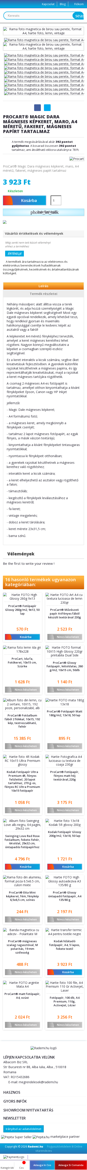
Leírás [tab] (43, 286)
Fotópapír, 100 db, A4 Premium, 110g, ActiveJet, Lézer (64, 1001)
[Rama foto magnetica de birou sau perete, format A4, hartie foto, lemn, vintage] (45, 54)
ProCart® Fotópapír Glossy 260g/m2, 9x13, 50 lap (22, 609)
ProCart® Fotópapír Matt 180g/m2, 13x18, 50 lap (64, 713)
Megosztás (37, 107)
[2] (19, 623)
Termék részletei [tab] (43, 293)
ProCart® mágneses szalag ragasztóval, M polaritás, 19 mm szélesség (22, 946)
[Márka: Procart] (76, 158)
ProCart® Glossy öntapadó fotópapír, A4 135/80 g (64, 896)
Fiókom (79, 4)
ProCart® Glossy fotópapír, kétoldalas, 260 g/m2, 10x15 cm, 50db (65, 666)
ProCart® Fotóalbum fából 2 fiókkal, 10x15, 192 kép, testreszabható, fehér (22, 721)
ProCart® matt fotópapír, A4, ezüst (22, 996)
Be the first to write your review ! (28, 563)
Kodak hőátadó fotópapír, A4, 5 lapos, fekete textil (64, 945)
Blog (63, 4)
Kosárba (19, 637)
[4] (25, 623)
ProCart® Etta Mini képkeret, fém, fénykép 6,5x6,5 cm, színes (22, 896)
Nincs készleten (64, 637)
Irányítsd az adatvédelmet (23, 1129)
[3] (22, 623)
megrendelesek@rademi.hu (38, 1082)
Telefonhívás (45, 212)
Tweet (47, 107)
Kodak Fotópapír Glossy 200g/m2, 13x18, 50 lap (64, 834)
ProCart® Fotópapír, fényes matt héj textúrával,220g (64, 775)
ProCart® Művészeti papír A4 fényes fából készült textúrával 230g (64, 613)
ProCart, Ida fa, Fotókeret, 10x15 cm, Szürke (22, 662)
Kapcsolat (48, 4)
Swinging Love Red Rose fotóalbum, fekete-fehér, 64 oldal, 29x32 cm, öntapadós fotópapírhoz (22, 841)
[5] (28, 623)
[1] (16, 623)
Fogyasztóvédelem (59, 1146)
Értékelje (14, 254)
